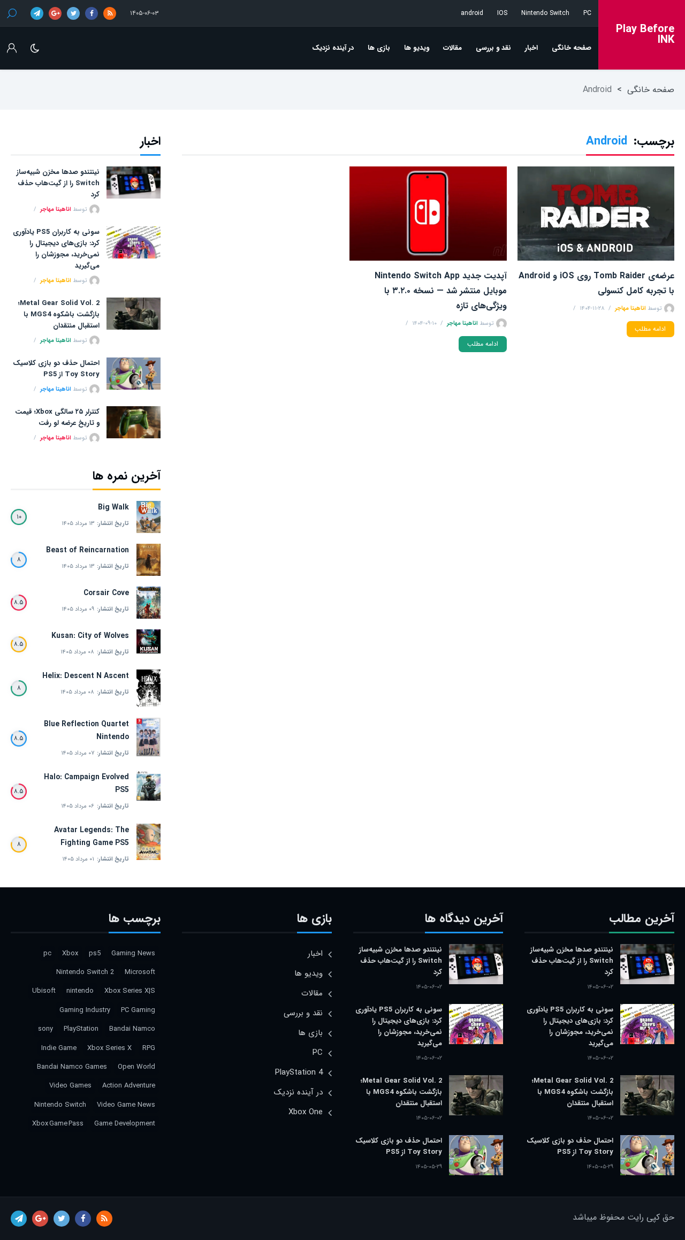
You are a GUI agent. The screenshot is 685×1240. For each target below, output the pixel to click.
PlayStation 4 (299, 1072)
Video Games (70, 1085)
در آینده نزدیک (333, 48)
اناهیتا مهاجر (630, 308)
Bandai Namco (132, 1028)
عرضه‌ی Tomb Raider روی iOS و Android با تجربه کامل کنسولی (596, 283)
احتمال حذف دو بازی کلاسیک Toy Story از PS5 (56, 368)
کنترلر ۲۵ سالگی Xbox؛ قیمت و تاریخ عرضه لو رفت (57, 417)
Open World (136, 1066)
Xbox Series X (109, 1048)
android (472, 13)
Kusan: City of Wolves (90, 636)
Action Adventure (128, 1085)
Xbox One (305, 1112)
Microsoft (140, 972)
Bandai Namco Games (72, 1066)
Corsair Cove (106, 593)
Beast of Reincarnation (87, 550)
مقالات (452, 48)
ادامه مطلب (650, 329)
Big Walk (113, 507)
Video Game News (126, 1104)
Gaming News (133, 953)
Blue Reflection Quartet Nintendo (86, 730)
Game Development (124, 1123)
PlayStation (81, 1028)
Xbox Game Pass (57, 1123)
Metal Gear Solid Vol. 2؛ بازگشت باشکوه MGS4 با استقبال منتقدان (59, 314)
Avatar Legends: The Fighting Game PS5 (91, 836)
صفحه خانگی (571, 48)
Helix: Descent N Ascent (85, 676)
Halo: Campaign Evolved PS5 (86, 783)
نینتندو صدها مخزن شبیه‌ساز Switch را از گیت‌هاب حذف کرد (58, 183)
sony (45, 1028)
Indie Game (59, 1048)
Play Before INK (645, 34)
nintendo (80, 990)
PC (587, 13)
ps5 (95, 953)
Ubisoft (44, 990)
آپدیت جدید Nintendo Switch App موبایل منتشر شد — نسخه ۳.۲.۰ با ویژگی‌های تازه (440, 291)
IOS (502, 13)
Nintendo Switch (545, 13)
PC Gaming (138, 1010)
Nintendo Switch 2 (85, 972)
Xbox (70, 953)
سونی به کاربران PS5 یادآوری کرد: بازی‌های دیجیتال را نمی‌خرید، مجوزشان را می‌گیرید (56, 248)
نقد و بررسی (493, 48)
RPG (148, 1048)
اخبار (531, 48)
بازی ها (379, 48)
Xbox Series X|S (129, 990)
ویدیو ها (416, 48)
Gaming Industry (84, 1010)
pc (47, 953)
